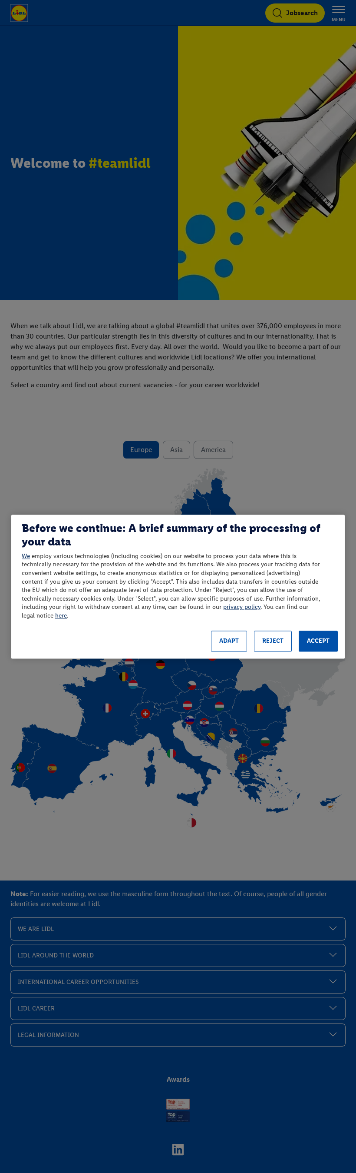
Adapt (229, 641)
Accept (318, 641)
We (26, 556)
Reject (272, 641)
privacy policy (241, 607)
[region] (178, 586)
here (61, 615)
